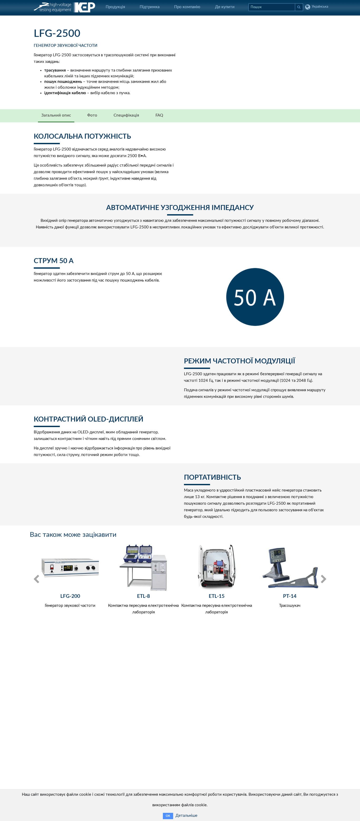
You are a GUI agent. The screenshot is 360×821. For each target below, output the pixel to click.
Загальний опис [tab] (56, 115)
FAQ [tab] (159, 115)
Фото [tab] (92, 115)
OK (168, 815)
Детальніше (186, 816)
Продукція (115, 7)
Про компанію (187, 7)
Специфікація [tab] (126, 115)
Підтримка (149, 7)
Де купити (225, 7)
